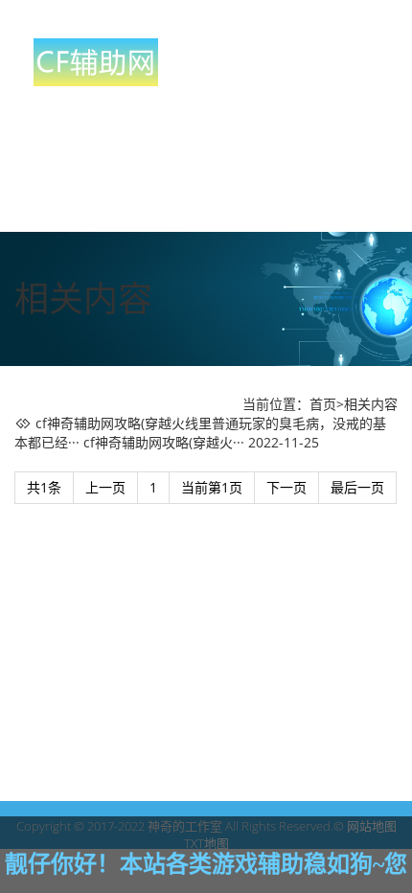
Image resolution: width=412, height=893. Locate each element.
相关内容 (371, 404)
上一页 (105, 487)
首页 (322, 404)
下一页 (286, 487)
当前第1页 (211, 487)
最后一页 (357, 487)
